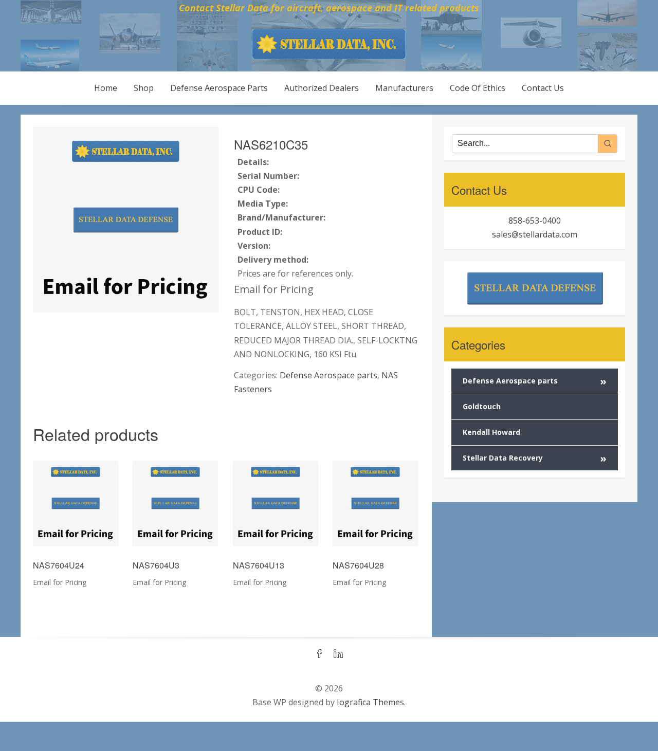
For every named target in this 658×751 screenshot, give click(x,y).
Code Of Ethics (477, 88)
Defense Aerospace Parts (219, 88)
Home (105, 88)
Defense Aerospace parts (328, 375)
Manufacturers (404, 88)
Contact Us (543, 88)
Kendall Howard (491, 432)
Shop (144, 88)
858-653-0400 (534, 220)
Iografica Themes (370, 702)
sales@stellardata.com (534, 234)
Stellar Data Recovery (535, 458)
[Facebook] (320, 654)
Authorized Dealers (321, 88)
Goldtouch (482, 406)
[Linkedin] (338, 654)
